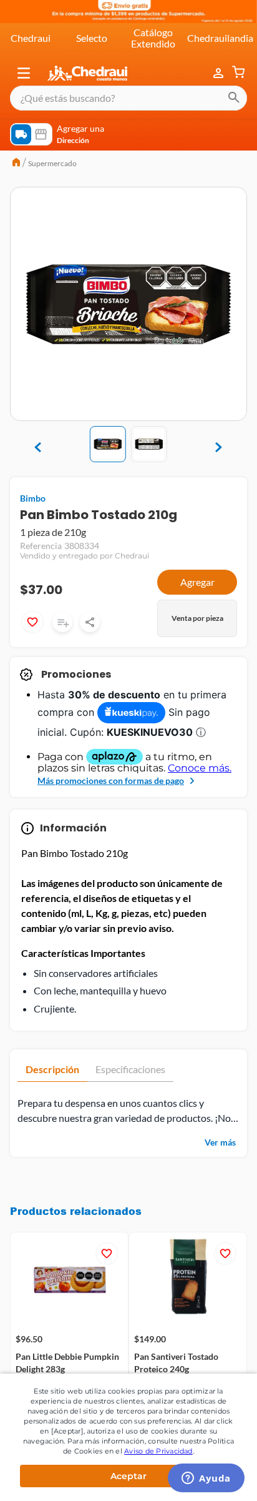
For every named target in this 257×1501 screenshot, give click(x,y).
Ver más (220, 1142)
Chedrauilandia (220, 38)
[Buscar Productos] (233, 98)
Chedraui (31, 38)
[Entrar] (219, 73)
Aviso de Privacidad (158, 1451)
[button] (23, 73)
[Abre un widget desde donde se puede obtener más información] (206, 1479)
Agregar (197, 582)
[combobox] (128, 98)
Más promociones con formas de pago (110, 780)
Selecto (91, 38)
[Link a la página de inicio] (16, 164)
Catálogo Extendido (153, 37)
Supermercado (52, 163)
